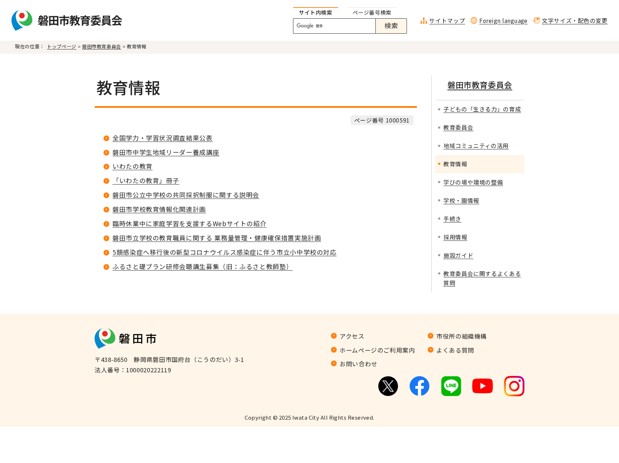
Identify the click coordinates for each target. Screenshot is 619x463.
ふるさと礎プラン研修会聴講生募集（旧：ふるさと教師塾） (202, 266)
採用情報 (455, 237)
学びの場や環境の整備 (473, 182)
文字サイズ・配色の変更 (575, 20)
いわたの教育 (132, 166)
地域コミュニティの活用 (476, 146)
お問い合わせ (359, 363)
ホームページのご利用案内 (377, 350)
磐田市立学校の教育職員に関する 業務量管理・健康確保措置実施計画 (216, 237)
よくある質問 (455, 350)
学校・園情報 (461, 200)
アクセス (352, 336)
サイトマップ (447, 20)
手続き (452, 219)
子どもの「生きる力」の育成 (482, 109)
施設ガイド (458, 255)
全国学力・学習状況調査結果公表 (162, 137)
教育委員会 (458, 127)
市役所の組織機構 (461, 336)
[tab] (315, 12)
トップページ (61, 46)
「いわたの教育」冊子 (145, 180)
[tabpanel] (354, 26)
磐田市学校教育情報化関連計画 (159, 209)
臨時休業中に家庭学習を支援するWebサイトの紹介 (189, 223)
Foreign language (503, 20)
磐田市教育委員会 (101, 46)
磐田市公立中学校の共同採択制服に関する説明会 (185, 194)
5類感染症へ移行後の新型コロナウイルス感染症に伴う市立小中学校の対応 (224, 252)
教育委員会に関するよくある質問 (482, 278)
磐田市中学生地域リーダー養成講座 (165, 152)
